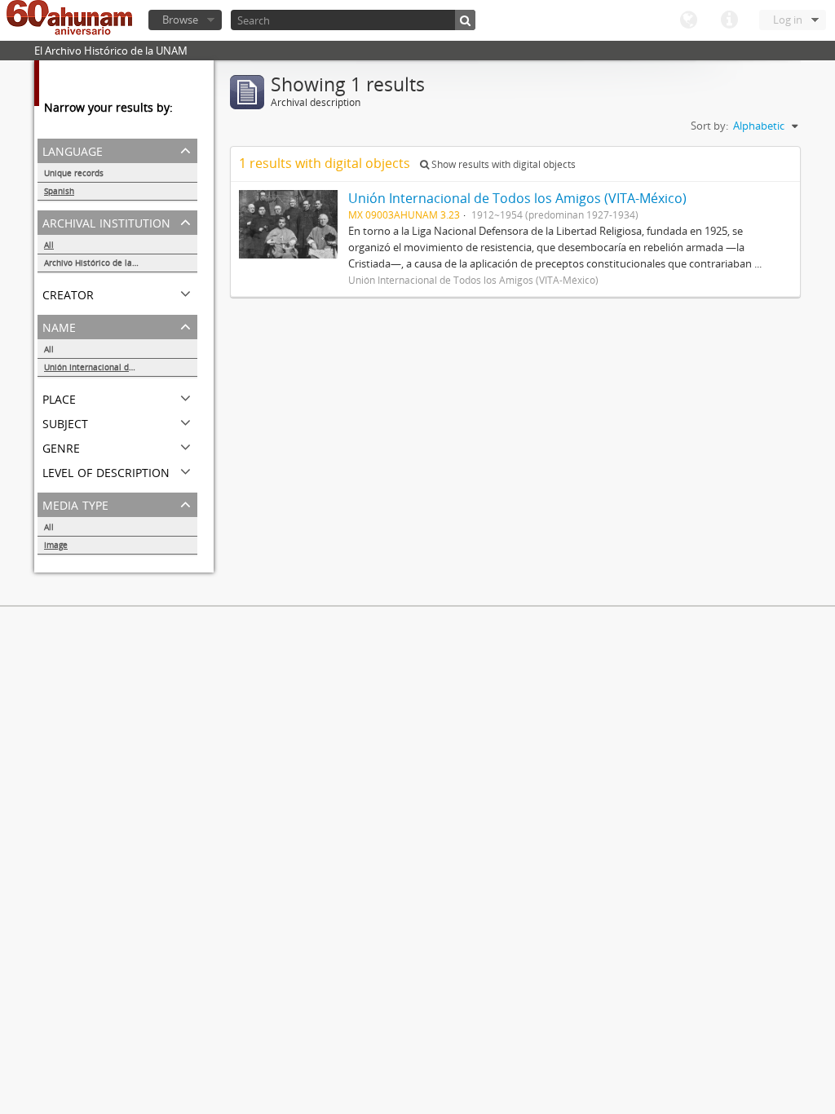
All (49, 244)
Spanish (59, 191)
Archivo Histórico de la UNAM (101, 262)
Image (56, 544)
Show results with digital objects (502, 164)
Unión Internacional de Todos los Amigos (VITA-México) (120, 367)
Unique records (74, 173)
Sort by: (709, 125)
